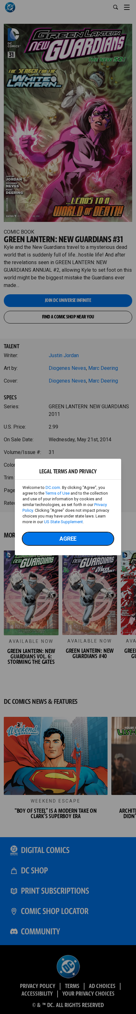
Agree (68, 538)
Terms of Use (57, 493)
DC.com (53, 487)
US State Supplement (63, 521)
